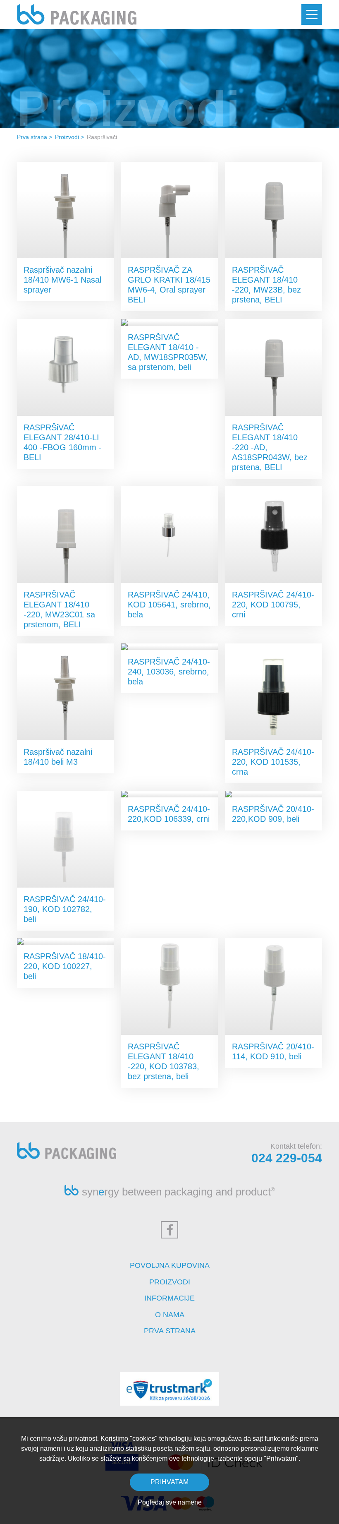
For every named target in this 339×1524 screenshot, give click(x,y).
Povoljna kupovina (170, 1265)
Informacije (169, 1298)
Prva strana (32, 137)
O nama (169, 1314)
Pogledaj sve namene (170, 1502)
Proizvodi (67, 137)
